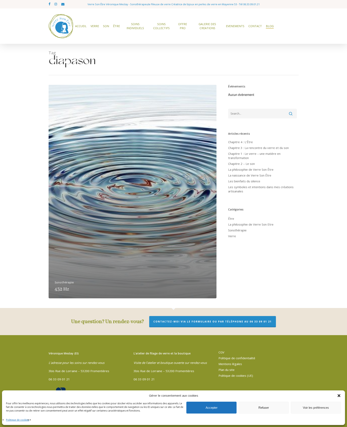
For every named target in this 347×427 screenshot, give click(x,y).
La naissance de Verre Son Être (249, 175)
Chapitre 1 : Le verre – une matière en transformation (254, 156)
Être (231, 219)
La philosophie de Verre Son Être (251, 169)
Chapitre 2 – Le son (241, 164)
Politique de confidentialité (236, 358)
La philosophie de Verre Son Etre (251, 224)
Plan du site (226, 370)
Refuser (263, 407)
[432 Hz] (133, 191)
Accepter (211, 407)
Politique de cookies (17, 420)
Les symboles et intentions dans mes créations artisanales (261, 189)
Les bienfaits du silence (244, 181)
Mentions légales (230, 364)
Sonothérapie (64, 282)
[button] (339, 396)
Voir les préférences (316, 407)
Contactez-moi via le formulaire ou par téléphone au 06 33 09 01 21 (212, 321)
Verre (232, 236)
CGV (221, 352)
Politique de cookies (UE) (235, 376)
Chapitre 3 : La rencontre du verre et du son (258, 148)
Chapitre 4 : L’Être (240, 142)
